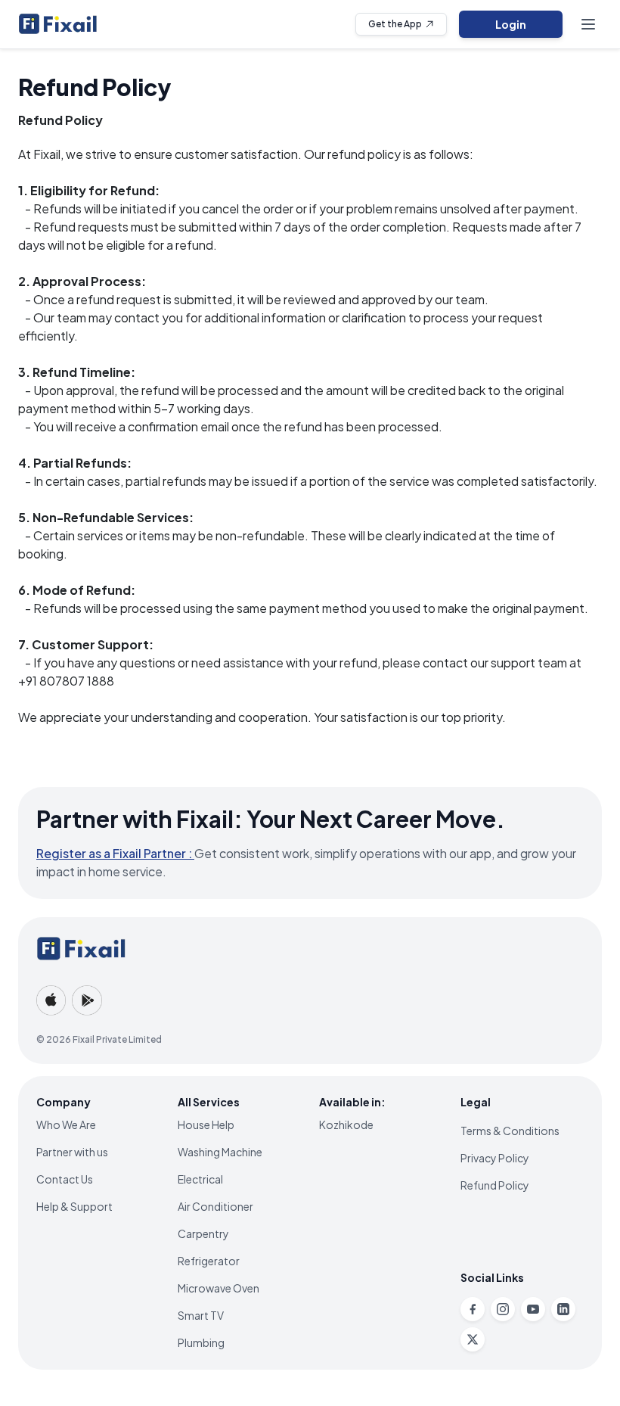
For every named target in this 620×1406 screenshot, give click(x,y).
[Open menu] (588, 24)
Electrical (200, 1179)
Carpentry (203, 1233)
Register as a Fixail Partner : (115, 853)
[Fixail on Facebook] (472, 1309)
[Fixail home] (58, 24)
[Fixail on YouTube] (533, 1309)
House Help (206, 1124)
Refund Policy (494, 1185)
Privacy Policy (494, 1158)
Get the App (395, 24)
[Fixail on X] (472, 1339)
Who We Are (66, 1124)
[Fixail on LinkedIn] (563, 1309)
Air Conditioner (215, 1206)
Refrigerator (209, 1261)
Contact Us (64, 1179)
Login (510, 24)
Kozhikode (346, 1124)
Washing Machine (220, 1152)
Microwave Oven (218, 1288)
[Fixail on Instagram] (503, 1309)
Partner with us (72, 1152)
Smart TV (201, 1315)
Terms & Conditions (510, 1130)
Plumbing (201, 1342)
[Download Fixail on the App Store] (51, 1000)
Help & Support (74, 1206)
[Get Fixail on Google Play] (86, 1000)
